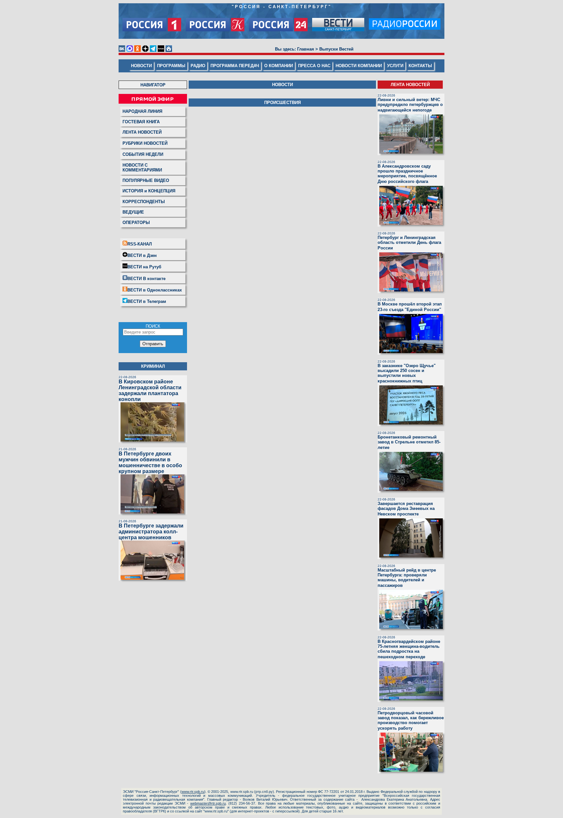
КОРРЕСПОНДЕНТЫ (144, 201)
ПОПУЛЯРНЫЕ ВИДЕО (146, 180)
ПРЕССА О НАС (314, 65)
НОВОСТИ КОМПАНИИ (359, 65)
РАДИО (198, 65)
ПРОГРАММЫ (171, 65)
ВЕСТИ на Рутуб (144, 266)
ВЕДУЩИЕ (133, 212)
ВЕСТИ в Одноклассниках (154, 290)
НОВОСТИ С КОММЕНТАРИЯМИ (142, 167)
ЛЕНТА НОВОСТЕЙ (142, 132)
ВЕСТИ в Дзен (142, 255)
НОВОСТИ (141, 65)
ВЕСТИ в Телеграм (146, 301)
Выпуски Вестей (336, 49)
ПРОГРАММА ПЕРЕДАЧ (234, 65)
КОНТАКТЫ (420, 65)
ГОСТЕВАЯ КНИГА (141, 121)
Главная (305, 49)
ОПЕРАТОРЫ (136, 222)
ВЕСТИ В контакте (146, 278)
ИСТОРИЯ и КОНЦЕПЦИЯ (149, 190)
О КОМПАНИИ (278, 65)
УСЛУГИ (395, 65)
